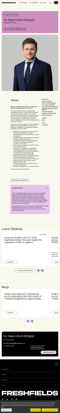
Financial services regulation (50, 106)
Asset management (47, 111)
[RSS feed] (17, 399)
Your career (43, 2)
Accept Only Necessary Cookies (49, 410)
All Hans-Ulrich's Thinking (25, 270)
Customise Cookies (6, 410)
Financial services (47, 115)
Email (43, 120)
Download (45, 124)
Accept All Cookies (35, 410)
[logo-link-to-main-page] (9, 3)
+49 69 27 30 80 (20, 30)
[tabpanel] (30, 248)
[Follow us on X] (3, 399)
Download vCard (49, 352)
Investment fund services (49, 113)
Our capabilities (33, 2)
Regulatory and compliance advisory (49, 109)
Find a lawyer (23, 2)
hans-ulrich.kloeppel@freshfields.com (15, 28)
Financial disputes (47, 101)
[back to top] (56, 363)
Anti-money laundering (48, 104)
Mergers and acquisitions (49, 103)
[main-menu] (56, 2)
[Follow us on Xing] (12, 399)
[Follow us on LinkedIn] (7, 399)
